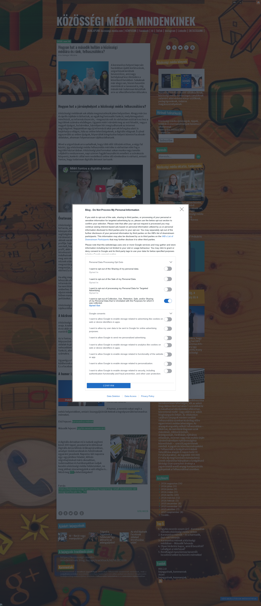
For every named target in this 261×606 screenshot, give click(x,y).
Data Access (130, 396)
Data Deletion (113, 396)
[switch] (168, 269)
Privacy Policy (147, 396)
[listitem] (130, 262)
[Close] (183, 210)
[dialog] (130, 303)
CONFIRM (108, 386)
